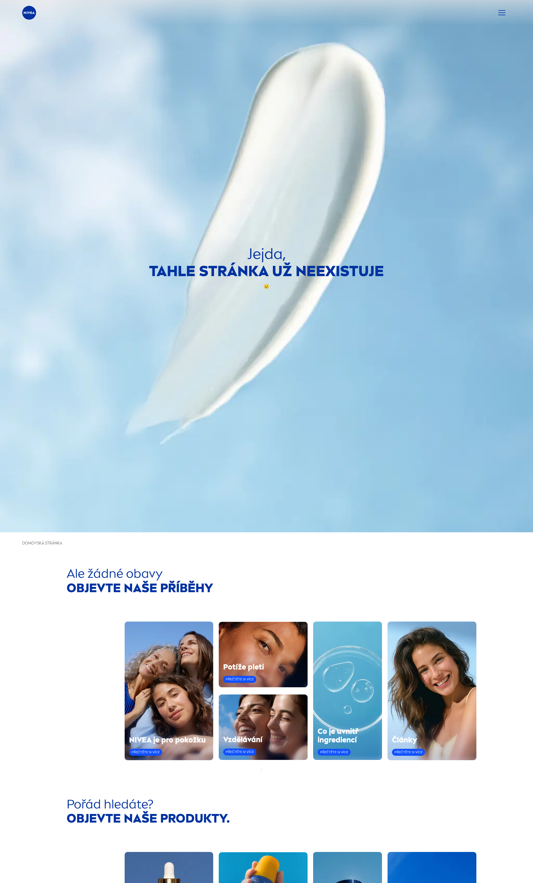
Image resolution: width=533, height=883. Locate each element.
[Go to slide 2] (265, 770)
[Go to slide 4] (271, 770)
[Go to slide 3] (268, 770)
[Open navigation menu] (502, 13)
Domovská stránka (42, 543)
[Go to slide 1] (261, 770)
